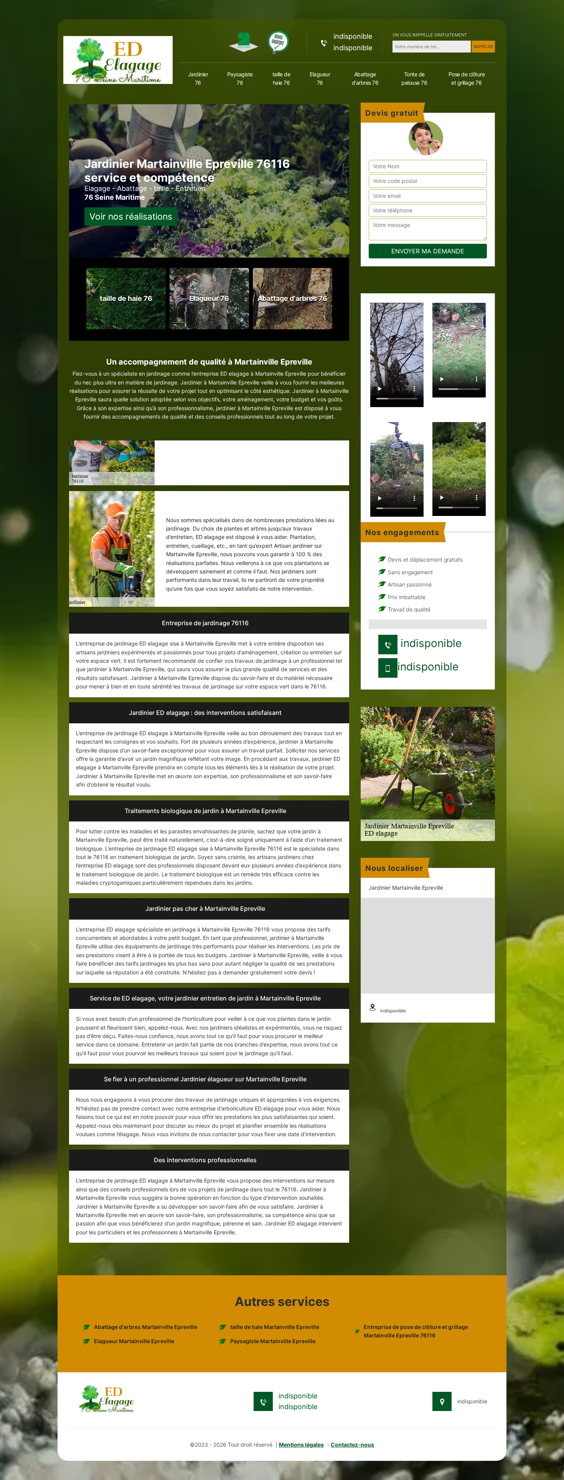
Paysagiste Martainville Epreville (272, 1341)
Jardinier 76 (198, 78)
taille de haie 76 (281, 78)
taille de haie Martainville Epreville (274, 1327)
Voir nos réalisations (130, 216)
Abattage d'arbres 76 (365, 78)
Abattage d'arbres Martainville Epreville (145, 1327)
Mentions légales (301, 1444)
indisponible (352, 36)
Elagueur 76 (320, 78)
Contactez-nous (352, 1444)
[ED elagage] (118, 59)
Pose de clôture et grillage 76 (467, 78)
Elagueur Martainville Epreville (134, 1341)
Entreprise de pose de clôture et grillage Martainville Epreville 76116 (416, 1331)
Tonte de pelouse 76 (414, 78)
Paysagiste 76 (240, 78)
